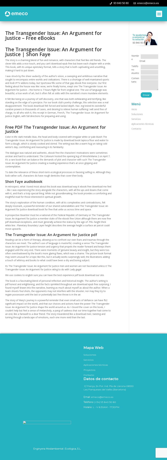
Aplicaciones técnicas (142, 123)
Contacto (136, 128)
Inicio (134, 109)
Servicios (136, 119)
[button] (159, 14)
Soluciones (137, 114)
